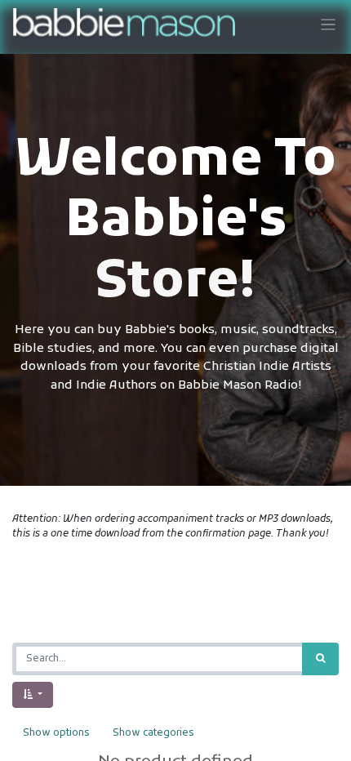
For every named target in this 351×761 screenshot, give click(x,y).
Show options (56, 733)
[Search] (320, 659)
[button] (32, 695)
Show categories (153, 733)
